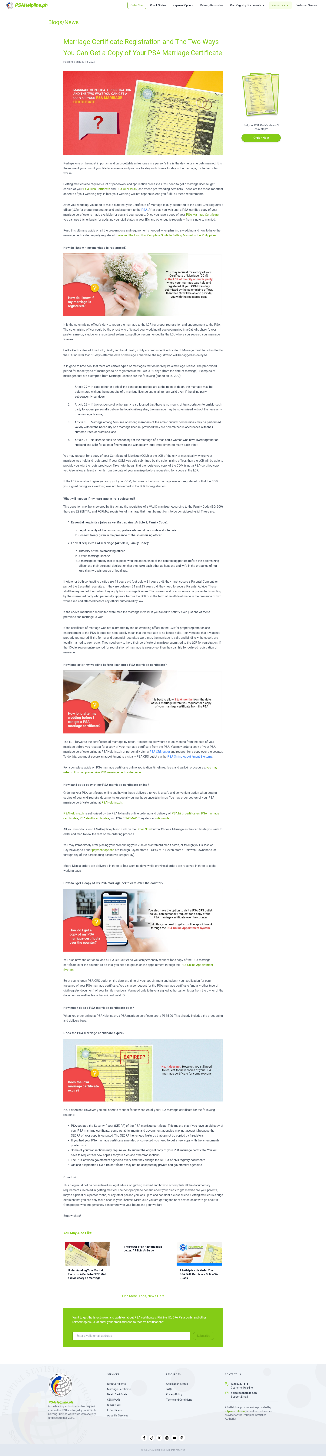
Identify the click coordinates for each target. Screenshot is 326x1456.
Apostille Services (117, 1415)
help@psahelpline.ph (244, 1392)
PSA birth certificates (186, 813)
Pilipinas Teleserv (235, 1411)
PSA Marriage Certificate (202, 214)
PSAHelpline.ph (73, 813)
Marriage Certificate (119, 1389)
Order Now (137, 5)
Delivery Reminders (211, 5)
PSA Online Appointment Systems (189, 756)
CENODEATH (114, 1404)
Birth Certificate (116, 1383)
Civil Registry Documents (245, 5)
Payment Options (183, 5)
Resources (278, 5)
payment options (103, 850)
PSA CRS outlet (159, 751)
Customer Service (306, 5)
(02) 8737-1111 (240, 1383)
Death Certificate (117, 1394)
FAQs (169, 1389)
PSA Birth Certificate (96, 189)
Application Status (177, 1383)
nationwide (162, 818)
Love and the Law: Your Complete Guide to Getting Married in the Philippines (166, 235)
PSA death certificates (94, 818)
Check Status (158, 5)
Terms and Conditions (179, 1399)
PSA (144, 210)
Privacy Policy (174, 1394)
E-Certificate (114, 1410)
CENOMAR (130, 818)
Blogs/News (63, 22)
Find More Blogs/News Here (143, 1296)
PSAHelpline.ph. (112, 802)
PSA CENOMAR (126, 189)
